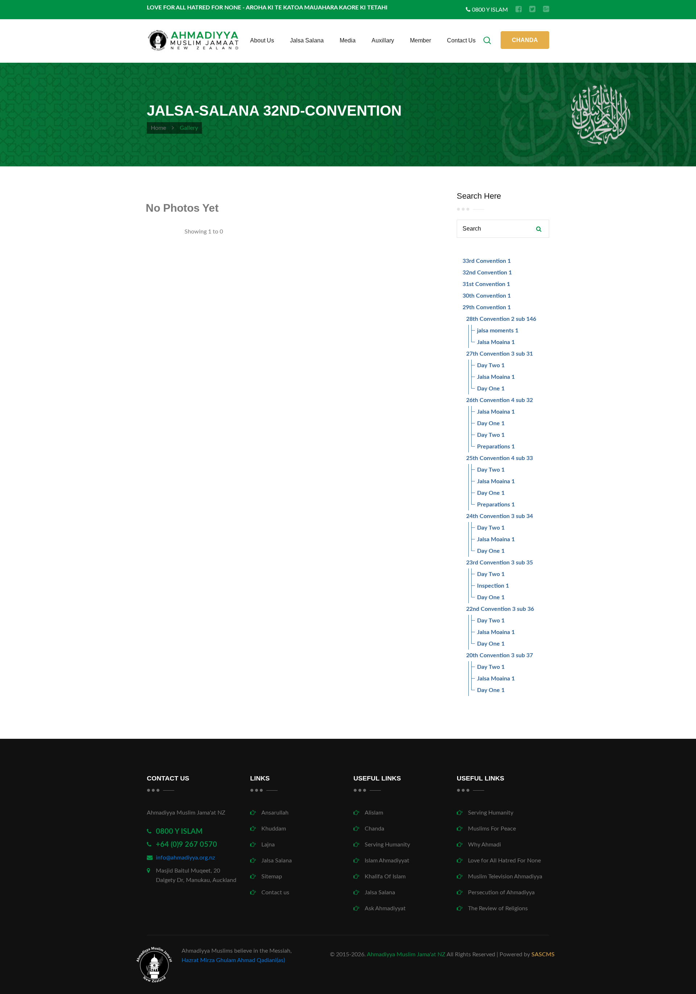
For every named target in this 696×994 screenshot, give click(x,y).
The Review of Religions (498, 908)
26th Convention (488, 400)
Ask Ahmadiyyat (385, 908)
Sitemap (271, 876)
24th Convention (488, 516)
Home (158, 128)
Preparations (493, 447)
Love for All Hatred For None (504, 860)
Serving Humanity (387, 845)
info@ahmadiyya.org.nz (185, 858)
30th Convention (484, 296)
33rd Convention (484, 261)
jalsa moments (495, 331)
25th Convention (488, 458)
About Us (262, 40)
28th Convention (488, 319)
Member (420, 40)
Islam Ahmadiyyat (387, 860)
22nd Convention (488, 609)
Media (348, 40)
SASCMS (543, 954)
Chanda (374, 829)
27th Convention (488, 354)
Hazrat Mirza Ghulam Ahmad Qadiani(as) (233, 960)
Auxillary (383, 40)
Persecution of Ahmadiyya (501, 892)
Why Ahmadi (484, 845)
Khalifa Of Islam (385, 876)
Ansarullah (275, 813)
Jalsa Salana (307, 40)
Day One (488, 389)
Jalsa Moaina (493, 342)
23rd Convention (488, 563)
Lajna (268, 845)
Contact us (461, 40)
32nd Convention (485, 273)
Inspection (490, 586)
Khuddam (273, 829)
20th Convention (488, 655)
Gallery (189, 128)
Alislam (374, 813)
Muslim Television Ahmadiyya (505, 876)
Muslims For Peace (492, 829)
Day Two (488, 365)
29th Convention (484, 307)
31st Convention (484, 284)
